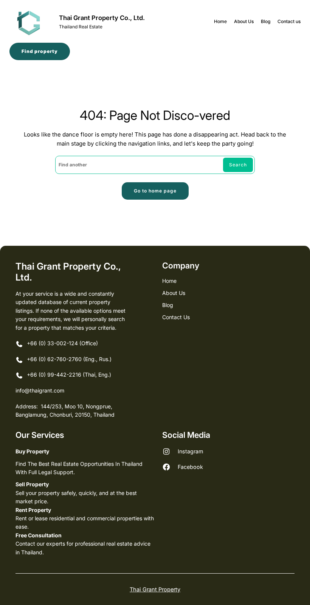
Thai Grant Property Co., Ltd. (102, 18)
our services (40, 435)
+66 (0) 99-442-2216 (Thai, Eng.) (69, 374)
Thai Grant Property (155, 589)
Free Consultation (39, 535)
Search (238, 165)
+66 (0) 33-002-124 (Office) (62, 343)
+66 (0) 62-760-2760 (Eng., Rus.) (70, 359)
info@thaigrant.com (40, 390)
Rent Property (33, 510)
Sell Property (32, 484)
